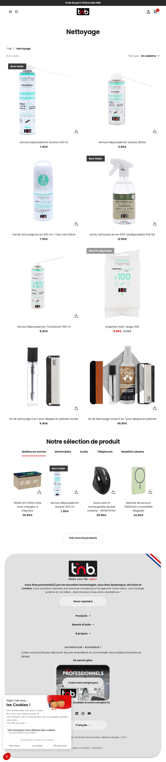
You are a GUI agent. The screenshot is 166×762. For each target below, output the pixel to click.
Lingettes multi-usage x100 (122, 327)
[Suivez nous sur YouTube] (89, 713)
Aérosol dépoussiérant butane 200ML (122, 142)
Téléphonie (105, 452)
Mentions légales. (110, 737)
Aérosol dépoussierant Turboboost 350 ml (44, 327)
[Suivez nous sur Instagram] (82, 713)
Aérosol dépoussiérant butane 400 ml (44, 142)
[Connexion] (148, 11)
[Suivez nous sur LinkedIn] (76, 713)
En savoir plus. (83, 660)
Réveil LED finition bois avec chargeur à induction (27, 506)
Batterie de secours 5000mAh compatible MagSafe (138, 506)
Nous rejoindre (83, 601)
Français (81, 725)
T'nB (8, 48)
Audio (84, 452)
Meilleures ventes (34, 452)
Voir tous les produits (83, 538)
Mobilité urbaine (132, 452)
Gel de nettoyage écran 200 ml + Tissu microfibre (43, 234)
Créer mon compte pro (83, 682)
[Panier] (155, 11)
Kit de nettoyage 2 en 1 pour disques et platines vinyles (43, 419)
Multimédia (63, 452)
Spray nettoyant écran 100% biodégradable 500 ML (122, 234)
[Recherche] (16, 11)
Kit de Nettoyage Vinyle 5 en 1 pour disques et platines (122, 419)
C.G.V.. (124, 737)
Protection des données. (88, 737)
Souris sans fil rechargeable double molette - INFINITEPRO (101, 506)
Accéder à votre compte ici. (91, 702)
